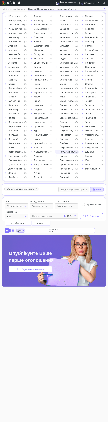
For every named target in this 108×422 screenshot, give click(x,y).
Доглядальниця (41, 24)
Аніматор (13, 62)
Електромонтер (41, 45)
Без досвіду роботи (17, 88)
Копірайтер (39, 113)
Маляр (63, 20)
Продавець (90, 16)
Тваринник (90, 96)
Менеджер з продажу (69, 37)
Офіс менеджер (67, 117)
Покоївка (64, 143)
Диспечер (38, 20)
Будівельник (14, 100)
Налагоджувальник (69, 88)
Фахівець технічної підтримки (94, 130)
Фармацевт (90, 126)
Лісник (37, 172)
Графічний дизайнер (18, 160)
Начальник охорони (69, 92)
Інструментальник (42, 79)
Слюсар (89, 75)
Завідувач (39, 54)
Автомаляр (13, 37)
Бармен (12, 83)
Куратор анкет (41, 134)
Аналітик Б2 (14, 54)
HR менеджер (15, 16)
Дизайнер (13, 177)
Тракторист (90, 117)
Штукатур (89, 151)
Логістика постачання (69, 16)
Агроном (12, 45)
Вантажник (13, 113)
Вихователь (14, 143)
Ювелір (88, 155)
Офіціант (64, 122)
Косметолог (39, 122)
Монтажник (65, 75)
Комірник (38, 105)
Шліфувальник (92, 147)
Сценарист (90, 92)
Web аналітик (15, 28)
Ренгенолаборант (93, 37)
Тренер (88, 122)
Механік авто (66, 54)
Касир (37, 83)
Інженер (38, 71)
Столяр (88, 79)
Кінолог (37, 96)
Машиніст (64, 28)
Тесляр (88, 100)
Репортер (89, 41)
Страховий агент (93, 88)
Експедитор (39, 33)
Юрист (88, 160)
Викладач (13, 134)
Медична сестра (67, 33)
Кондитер (38, 109)
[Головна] (4, 9)
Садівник (89, 54)
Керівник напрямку (43, 92)
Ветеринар (13, 130)
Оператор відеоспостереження (69, 105)
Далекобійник (15, 168)
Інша (87, 164)
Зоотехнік (38, 66)
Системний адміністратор (94, 71)
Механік (63, 50)
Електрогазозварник (43, 41)
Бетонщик (13, 92)
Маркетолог (65, 24)
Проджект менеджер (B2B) (94, 20)
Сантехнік (90, 62)
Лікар (36, 168)
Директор (38, 16)
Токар (88, 113)
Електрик (38, 37)
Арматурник (14, 71)
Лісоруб (38, 177)
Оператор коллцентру (69, 109)
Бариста (12, 79)
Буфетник (13, 105)
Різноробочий (92, 50)
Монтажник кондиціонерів (69, 71)
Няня (62, 96)
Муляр (63, 83)
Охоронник (65, 126)
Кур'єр (37, 130)
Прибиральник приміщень (69, 164)
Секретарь (90, 66)
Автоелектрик (15, 33)
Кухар (37, 138)
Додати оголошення (68, 2)
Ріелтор (89, 45)
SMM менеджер (16, 24)
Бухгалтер (13, 109)
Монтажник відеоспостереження (69, 62)
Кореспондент (41, 117)
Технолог (89, 105)
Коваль (37, 100)
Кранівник (39, 126)
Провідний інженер (69, 168)
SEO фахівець (15, 20)
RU (99, 3)
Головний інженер (17, 155)
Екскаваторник (41, 28)
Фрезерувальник (93, 134)
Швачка (89, 138)
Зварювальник (41, 62)
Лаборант (38, 147)
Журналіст (39, 50)
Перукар (64, 138)
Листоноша (39, 160)
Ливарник (38, 155)
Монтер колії (66, 79)
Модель (63, 58)
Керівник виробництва (43, 88)
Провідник (65, 172)
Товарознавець (92, 109)
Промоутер (90, 24)
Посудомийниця (67, 151)
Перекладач (65, 134)
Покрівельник (66, 147)
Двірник (12, 172)
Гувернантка (14, 164)
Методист (64, 45)
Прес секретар (67, 160)
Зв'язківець (39, 58)
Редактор (89, 28)
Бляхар (12, 96)
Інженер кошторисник (43, 75)
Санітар (89, 58)
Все (9, 216)
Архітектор (13, 75)
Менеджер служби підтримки (69, 41)
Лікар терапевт (41, 164)
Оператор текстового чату (69, 113)
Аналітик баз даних (17, 58)
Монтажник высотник (69, 66)
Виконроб (13, 138)
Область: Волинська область (20, 188)
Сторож (89, 83)
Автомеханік (14, 41)
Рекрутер (89, 33)
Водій (11, 147)
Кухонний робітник (43, 143)
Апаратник (13, 66)
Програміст (65, 177)
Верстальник (14, 126)
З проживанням (93, 204)
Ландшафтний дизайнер (43, 151)
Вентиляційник (15, 122)
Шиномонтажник (93, 143)
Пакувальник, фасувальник (69, 130)
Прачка (63, 155)
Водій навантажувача (18, 151)
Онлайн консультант (69, 100)
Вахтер (11, 117)
